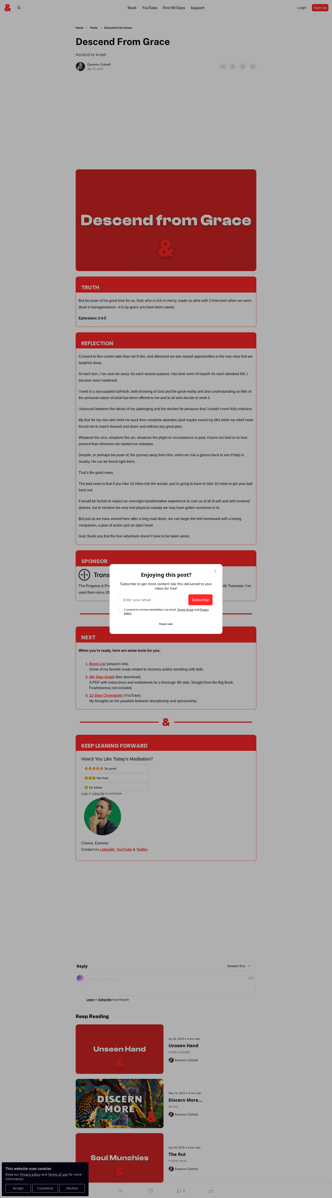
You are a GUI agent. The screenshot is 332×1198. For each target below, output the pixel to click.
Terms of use (185, 610)
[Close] (215, 571)
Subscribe (200, 600)
